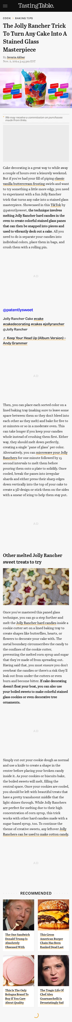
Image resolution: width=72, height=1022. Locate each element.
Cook (7, 18)
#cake (38, 318)
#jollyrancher (53, 323)
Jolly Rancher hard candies (36, 622)
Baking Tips (24, 18)
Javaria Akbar (16, 57)
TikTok (56, 204)
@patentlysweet (18, 309)
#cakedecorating (16, 323)
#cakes (36, 323)
